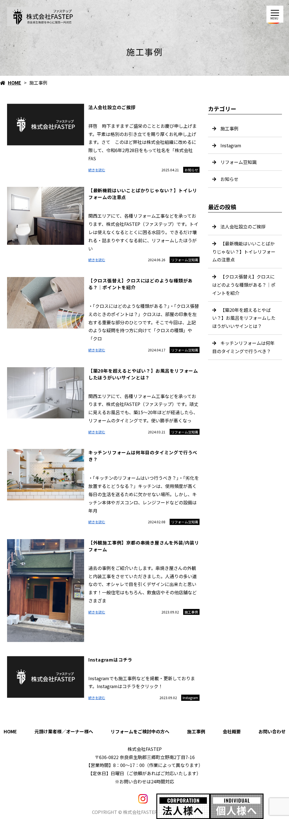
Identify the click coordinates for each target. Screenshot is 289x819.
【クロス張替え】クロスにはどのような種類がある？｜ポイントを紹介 (243, 284)
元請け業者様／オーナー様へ (63, 731)
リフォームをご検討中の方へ (140, 731)
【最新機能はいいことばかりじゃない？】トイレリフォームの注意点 (243, 251)
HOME (14, 82)
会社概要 (232, 731)
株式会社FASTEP (145, 748)
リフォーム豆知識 (184, 259)
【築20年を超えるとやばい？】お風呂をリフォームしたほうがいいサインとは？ (243, 318)
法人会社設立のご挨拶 (243, 226)
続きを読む (96, 169)
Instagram (190, 697)
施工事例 (191, 612)
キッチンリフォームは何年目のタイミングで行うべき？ (243, 347)
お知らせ (191, 169)
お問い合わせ (272, 731)
